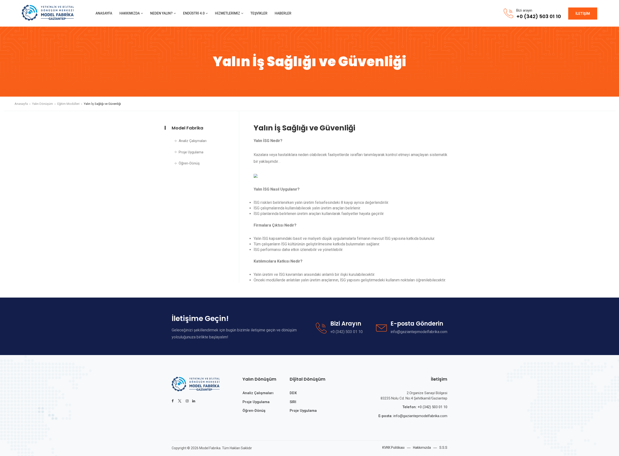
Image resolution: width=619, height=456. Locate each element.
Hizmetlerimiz (227, 13)
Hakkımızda (129, 13)
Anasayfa (104, 13)
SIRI (293, 402)
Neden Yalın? (161, 13)
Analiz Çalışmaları (192, 141)
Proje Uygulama (191, 152)
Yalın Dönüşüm (42, 104)
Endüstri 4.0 (194, 13)
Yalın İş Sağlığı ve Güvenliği (102, 104)
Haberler (283, 13)
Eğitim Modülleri (68, 104)
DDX (293, 393)
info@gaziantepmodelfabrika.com (419, 416)
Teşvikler (259, 13)
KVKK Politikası (393, 447)
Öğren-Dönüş (189, 163)
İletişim (582, 13)
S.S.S (443, 447)
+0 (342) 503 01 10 (432, 407)
